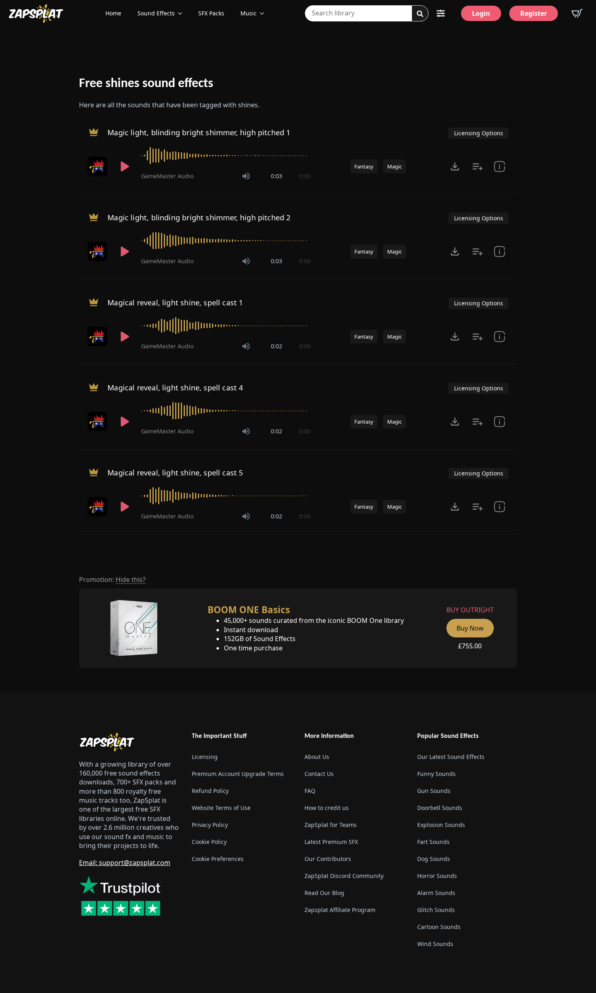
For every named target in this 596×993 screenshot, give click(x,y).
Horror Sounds (437, 876)
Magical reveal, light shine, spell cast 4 (175, 387)
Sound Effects (156, 13)
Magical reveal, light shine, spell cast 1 (175, 302)
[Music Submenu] (264, 13)
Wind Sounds (435, 944)
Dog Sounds (433, 859)
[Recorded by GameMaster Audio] (98, 166)
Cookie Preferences (218, 859)
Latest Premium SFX (331, 842)
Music (248, 13)
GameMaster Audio (167, 176)
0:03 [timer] (276, 176)
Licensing (205, 757)
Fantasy (363, 166)
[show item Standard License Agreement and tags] (499, 166)
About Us (316, 757)
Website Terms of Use (221, 808)
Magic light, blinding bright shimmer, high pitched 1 (198, 132)
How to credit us (326, 808)
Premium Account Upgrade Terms (238, 774)
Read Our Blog (324, 893)
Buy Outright (470, 609)
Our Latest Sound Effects (451, 757)
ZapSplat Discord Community (344, 876)
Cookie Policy (209, 842)
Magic (394, 166)
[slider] (226, 155)
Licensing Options (478, 133)
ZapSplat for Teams (330, 825)
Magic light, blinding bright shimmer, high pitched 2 (198, 217)
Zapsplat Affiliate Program (339, 910)
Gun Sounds (433, 791)
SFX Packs (211, 13)
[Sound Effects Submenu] (182, 13)
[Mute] (246, 176)
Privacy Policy (210, 825)
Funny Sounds (436, 774)
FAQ (309, 791)
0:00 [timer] (305, 176)
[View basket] (577, 13)
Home (113, 13)
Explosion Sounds (441, 825)
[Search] (420, 14)
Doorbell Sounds (439, 808)
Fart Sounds (433, 842)
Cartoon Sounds (439, 927)
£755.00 (470, 645)
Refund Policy (210, 791)
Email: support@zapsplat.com (124, 862)
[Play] (124, 166)
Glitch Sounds (436, 910)
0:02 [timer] (276, 346)
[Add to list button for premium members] (478, 166)
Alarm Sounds (436, 893)
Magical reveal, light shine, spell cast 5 (175, 472)
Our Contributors (327, 859)
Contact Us (319, 774)
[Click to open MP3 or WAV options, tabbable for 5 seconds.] (455, 166)
